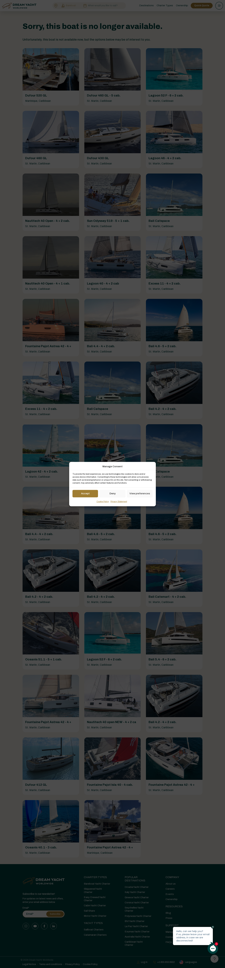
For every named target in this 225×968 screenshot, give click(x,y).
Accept (85, 493)
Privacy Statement (119, 501)
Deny (113, 493)
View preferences (139, 493)
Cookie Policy (103, 501)
